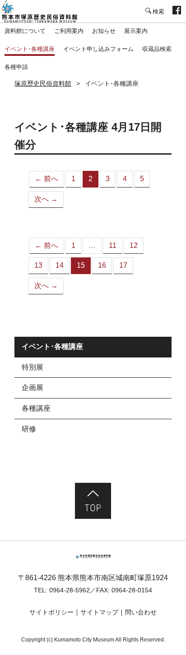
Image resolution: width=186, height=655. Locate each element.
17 (123, 265)
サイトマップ (99, 612)
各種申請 (16, 67)
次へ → (46, 199)
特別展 (32, 367)
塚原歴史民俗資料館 (45, 11)
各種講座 (36, 408)
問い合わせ (141, 612)
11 (112, 245)
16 (102, 265)
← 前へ (46, 179)
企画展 (32, 387)
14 (60, 265)
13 (38, 265)
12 (134, 245)
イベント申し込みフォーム (98, 49)
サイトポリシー (51, 612)
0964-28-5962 (69, 590)
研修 (29, 429)
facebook (176, 11)
